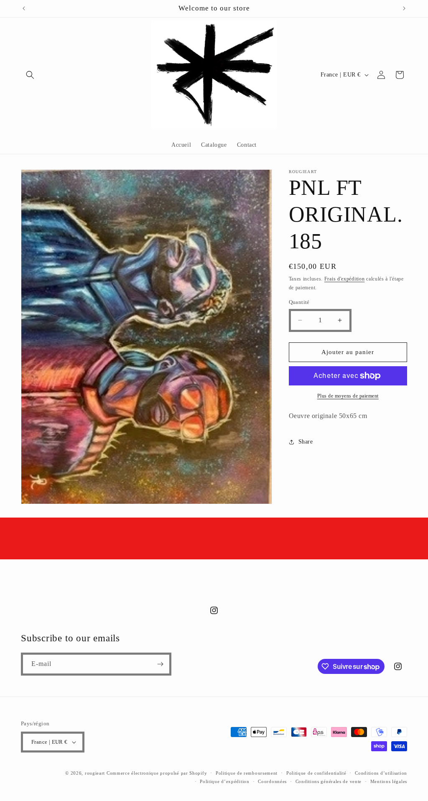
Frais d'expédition (344, 279)
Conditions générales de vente (329, 781)
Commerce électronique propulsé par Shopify (157, 772)
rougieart (95, 772)
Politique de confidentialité (316, 772)
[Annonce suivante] (404, 8)
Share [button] (305, 442)
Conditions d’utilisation (381, 772)
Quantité (299, 302)
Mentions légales (388, 781)
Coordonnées (272, 781)
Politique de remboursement (247, 772)
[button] (30, 75)
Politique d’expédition (224, 781)
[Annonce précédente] (24, 8)
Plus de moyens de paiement (348, 396)
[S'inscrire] (160, 664)
